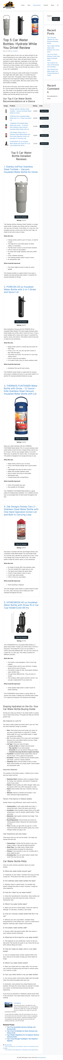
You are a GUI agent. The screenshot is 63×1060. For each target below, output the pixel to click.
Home (22, 5)
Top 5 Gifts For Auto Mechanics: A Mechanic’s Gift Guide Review (21, 1049)
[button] (58, 5)
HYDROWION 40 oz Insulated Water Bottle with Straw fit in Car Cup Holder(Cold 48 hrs (20, 143)
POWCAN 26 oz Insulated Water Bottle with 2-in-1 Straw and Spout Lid (20, 118)
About (52, 5)
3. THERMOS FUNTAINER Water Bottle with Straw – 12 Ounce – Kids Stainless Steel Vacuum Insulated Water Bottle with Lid (21, 389)
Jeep (29, 5)
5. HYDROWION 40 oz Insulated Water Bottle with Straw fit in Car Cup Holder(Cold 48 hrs (21, 605)
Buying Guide (37, 5)
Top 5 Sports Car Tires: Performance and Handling (53, 64)
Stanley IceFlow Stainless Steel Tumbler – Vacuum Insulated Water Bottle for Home (21, 111)
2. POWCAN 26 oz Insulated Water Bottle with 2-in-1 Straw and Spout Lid (20, 289)
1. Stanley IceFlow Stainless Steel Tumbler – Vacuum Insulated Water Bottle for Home (21, 169)
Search (49, 16)
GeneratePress (42, 1057)
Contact (46, 5)
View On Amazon (21, 217)
